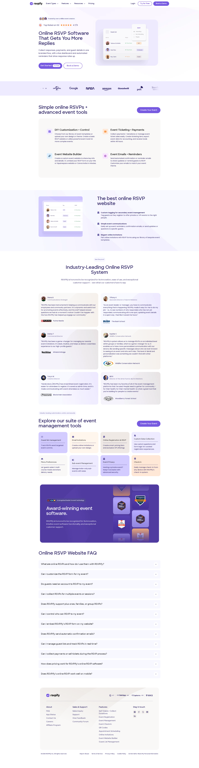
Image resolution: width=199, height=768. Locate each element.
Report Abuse (84, 753)
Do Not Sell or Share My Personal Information (143, 753)
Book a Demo (161, 3)
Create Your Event (148, 110)
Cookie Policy (121, 753)
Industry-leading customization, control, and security (57, 413)
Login (133, 3)
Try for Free (145, 3)
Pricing (91, 3)
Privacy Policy (110, 753)
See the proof (99, 259)
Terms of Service (97, 753)
